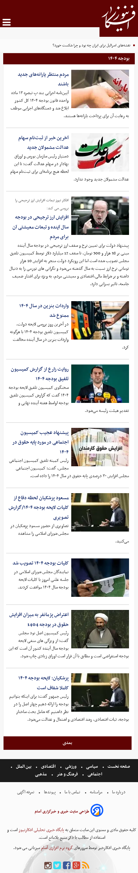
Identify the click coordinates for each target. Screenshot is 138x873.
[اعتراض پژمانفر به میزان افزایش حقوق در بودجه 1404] (100, 629)
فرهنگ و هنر (67, 774)
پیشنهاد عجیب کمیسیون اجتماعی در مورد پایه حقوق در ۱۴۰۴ (40, 442)
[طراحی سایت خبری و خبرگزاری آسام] (97, 811)
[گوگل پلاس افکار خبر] (76, 866)
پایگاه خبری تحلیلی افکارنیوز (41, 830)
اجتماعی (95, 774)
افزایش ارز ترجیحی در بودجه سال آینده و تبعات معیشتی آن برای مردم (41, 227)
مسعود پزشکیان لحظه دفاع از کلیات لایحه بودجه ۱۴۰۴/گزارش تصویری (39, 508)
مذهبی (41, 774)
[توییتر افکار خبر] (57, 866)
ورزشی (70, 766)
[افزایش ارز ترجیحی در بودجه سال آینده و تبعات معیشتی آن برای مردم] (100, 215)
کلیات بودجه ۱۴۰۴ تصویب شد (41, 563)
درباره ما (118, 792)
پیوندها (49, 792)
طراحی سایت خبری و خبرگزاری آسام (62, 811)
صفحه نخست (118, 766)
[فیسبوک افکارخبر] (67, 866)
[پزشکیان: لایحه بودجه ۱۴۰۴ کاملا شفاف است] (100, 692)
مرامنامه (96, 792)
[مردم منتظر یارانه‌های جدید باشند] (100, 89)
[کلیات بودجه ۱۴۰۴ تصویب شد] (100, 577)
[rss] (85, 866)
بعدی (67, 743)
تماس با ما (72, 792)
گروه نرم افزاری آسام (56, 848)
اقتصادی (48, 766)
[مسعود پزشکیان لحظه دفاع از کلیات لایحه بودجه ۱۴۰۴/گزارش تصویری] (100, 512)
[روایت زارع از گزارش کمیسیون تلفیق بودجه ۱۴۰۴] (100, 383)
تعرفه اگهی (26, 792)
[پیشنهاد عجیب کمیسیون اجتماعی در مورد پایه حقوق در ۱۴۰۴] (100, 447)
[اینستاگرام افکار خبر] (47, 866)
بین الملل (23, 766)
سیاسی (92, 766)
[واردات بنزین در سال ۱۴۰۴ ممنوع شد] (100, 320)
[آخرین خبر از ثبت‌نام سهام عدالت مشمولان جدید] (100, 152)
